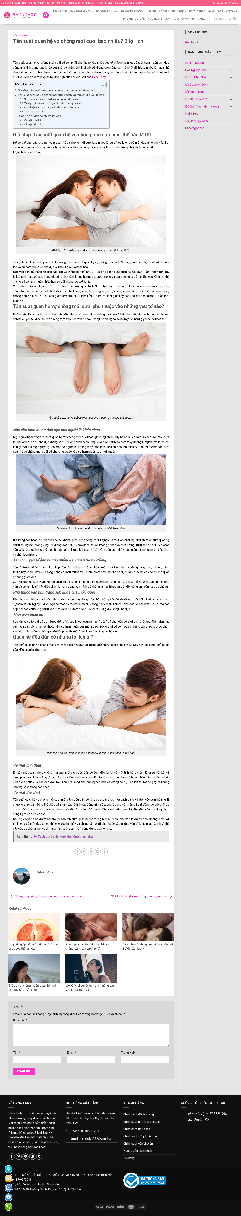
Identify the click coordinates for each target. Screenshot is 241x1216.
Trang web (128, 1052)
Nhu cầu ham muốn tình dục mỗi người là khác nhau (52, 99)
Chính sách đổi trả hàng (138, 1114)
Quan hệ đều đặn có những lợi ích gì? (41, 116)
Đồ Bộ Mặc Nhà (106, 11)
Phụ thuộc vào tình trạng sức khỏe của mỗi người (51, 107)
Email (71, 1052)
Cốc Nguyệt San (158, 18)
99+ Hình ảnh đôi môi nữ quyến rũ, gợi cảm (139, 896)
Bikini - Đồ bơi (194, 63)
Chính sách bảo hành (136, 1129)
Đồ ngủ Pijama (194, 92)
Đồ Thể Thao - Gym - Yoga (202, 106)
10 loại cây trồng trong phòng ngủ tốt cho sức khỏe (48, 896)
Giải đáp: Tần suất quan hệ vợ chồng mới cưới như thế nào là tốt (57, 90)
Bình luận (20, 1020)
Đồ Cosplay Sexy (132, 11)
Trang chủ (60, 11)
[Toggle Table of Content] (101, 85)
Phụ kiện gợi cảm (134, 18)
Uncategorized (194, 128)
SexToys (231, 11)
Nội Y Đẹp (178, 11)
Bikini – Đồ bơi (157, 11)
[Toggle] (231, 63)
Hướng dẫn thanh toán (137, 1151)
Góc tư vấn (182, 18)
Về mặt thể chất (33, 124)
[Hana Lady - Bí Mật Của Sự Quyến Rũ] (20, 15)
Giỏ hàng (129, 1158)
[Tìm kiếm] (46, 15)
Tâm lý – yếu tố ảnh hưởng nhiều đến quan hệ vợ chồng (54, 103)
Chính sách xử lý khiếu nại (140, 1136)
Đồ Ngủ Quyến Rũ (80, 11)
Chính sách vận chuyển (138, 1143)
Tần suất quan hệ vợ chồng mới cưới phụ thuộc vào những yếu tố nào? (62, 95)
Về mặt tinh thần (33, 120)
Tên (16, 1052)
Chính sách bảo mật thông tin (142, 1122)
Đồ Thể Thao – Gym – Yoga (206, 11)
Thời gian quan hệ (33, 111)
